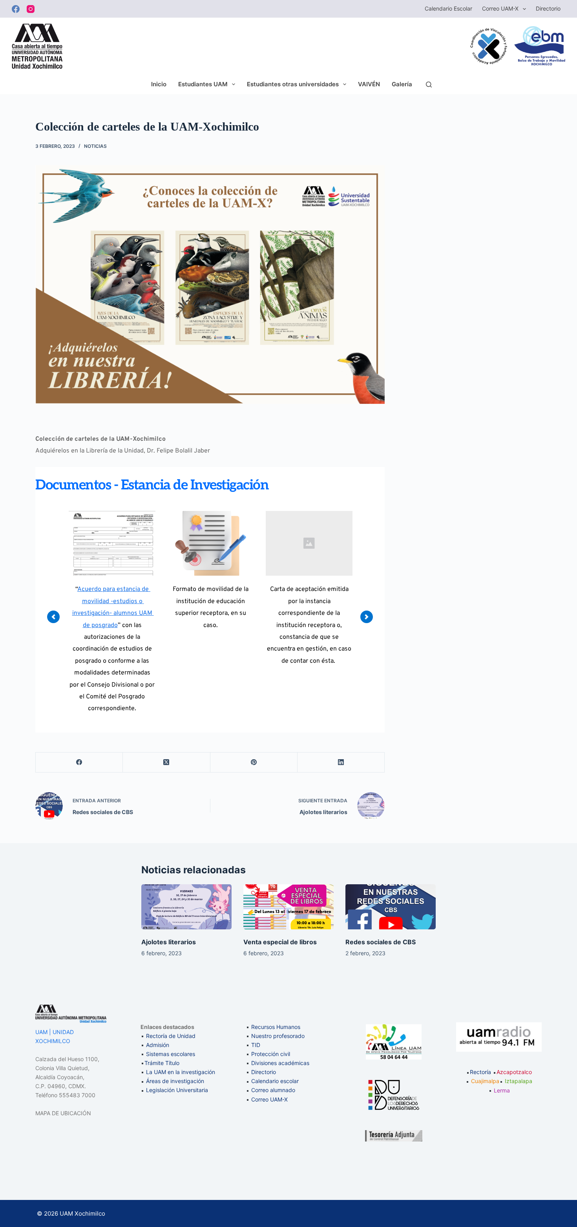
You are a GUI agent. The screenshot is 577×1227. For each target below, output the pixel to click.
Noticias (95, 146)
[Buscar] (429, 84)
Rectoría (480, 1072)
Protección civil (270, 1054)
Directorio (548, 8)
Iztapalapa (518, 1081)
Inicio (158, 84)
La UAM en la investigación (179, 1072)
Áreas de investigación (175, 1081)
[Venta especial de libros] (288, 906)
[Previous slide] (53, 617)
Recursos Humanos (275, 1026)
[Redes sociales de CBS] (390, 906)
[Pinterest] (254, 763)
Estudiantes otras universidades (293, 84)
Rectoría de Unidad (170, 1035)
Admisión (157, 1045)
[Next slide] (366, 617)
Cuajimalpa (485, 1081)
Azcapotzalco (514, 1072)
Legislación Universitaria (177, 1090)
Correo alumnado (273, 1090)
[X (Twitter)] (166, 763)
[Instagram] (31, 9)
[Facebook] (16, 9)
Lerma (502, 1090)
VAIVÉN (369, 84)
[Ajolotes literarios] (186, 906)
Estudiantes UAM (203, 84)
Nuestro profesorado (278, 1035)
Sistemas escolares (170, 1054)
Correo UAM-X (500, 8)
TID (255, 1045)
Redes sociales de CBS (380, 942)
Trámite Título (161, 1063)
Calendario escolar (448, 8)
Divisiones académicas (280, 1063)
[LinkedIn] (341, 763)
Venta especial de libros (280, 942)
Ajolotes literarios (168, 942)
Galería (402, 84)
